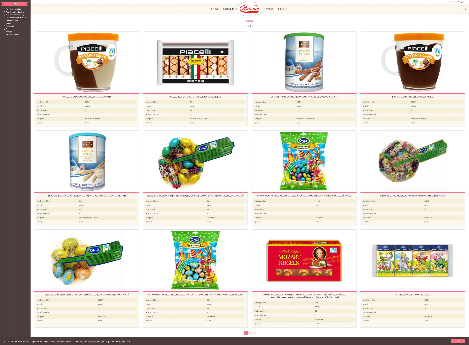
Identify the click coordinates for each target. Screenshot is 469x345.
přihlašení (454, 2)
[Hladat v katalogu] (465, 8)
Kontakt (282, 9)
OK (458, 341)
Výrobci (269, 9)
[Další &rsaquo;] (254, 333)
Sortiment (228, 9)
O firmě (214, 9)
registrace (463, 2)
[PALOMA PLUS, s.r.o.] (249, 9)
